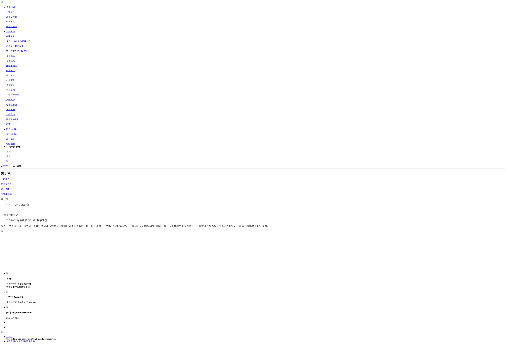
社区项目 (10, 80)
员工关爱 (10, 109)
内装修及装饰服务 (14, 46)
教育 (8, 124)
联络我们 (10, 144)
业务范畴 (10, 31)
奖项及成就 (11, 26)
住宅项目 (10, 70)
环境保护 (10, 100)
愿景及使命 (11, 17)
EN (7, 161)
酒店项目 (10, 85)
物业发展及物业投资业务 (18, 51)
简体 (8, 156)
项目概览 (10, 56)
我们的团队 (11, 129)
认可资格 (10, 22)
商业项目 (10, 75)
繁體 (8, 151)
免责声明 (10, 341)
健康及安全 (11, 105)
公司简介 (10, 12)
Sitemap (9, 336)
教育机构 (10, 90)
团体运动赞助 (12, 119)
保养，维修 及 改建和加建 (18, 41)
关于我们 (10, 7)
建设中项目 (11, 66)
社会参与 (10, 114)
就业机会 (10, 139)
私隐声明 (20, 341)
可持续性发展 (12, 95)
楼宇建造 (10, 36)
